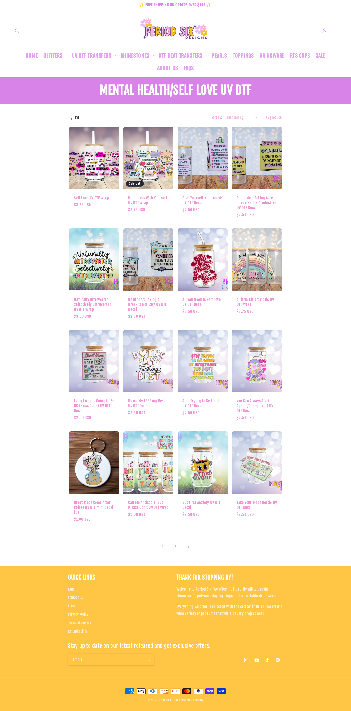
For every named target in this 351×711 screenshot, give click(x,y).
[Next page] (188, 547)
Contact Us (75, 598)
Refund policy (78, 631)
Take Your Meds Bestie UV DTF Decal (257, 505)
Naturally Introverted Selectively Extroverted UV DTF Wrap (93, 304)
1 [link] (163, 546)
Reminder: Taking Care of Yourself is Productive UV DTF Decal (256, 203)
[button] (17, 31)
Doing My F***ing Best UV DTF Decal (146, 403)
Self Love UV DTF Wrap (91, 198)
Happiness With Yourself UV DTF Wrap (147, 200)
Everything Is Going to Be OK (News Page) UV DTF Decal (94, 406)
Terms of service (79, 623)
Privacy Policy (78, 614)
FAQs (71, 589)
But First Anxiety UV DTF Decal (201, 505)
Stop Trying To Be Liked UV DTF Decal (200, 403)
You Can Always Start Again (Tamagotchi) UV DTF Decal (255, 406)
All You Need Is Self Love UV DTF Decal (201, 302)
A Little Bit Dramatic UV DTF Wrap (255, 302)
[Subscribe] (148, 659)
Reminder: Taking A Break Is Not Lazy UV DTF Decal (147, 304)
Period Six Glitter (168, 700)
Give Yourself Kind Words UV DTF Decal (202, 200)
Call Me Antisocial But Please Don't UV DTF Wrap (148, 505)
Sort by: (217, 117)
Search (73, 606)
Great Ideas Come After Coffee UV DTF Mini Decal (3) (93, 507)
